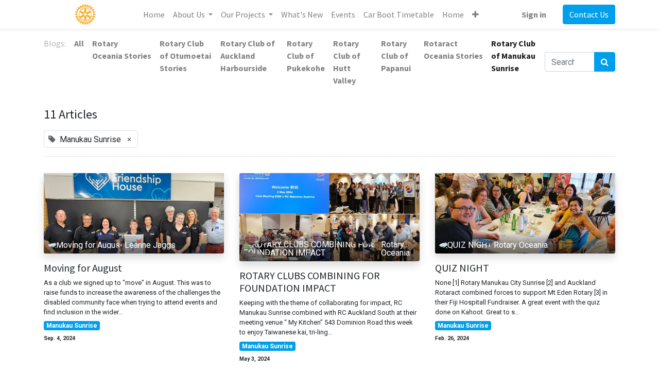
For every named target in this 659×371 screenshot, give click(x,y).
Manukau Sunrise (71, 325)
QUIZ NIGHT (462, 268)
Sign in (534, 14)
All (79, 43)
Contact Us (589, 14)
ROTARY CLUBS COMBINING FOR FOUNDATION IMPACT (309, 281)
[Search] (604, 62)
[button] (475, 14)
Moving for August (83, 268)
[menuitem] (154, 14)
